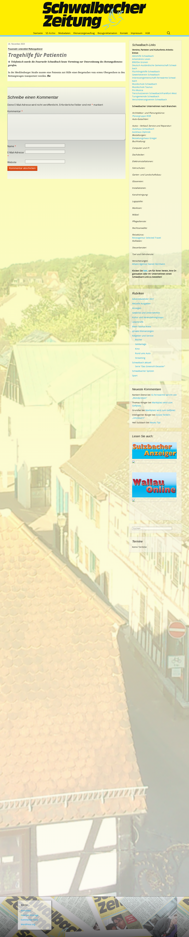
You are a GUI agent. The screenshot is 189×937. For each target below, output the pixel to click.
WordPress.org (28, 924)
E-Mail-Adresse (15, 154)
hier (145, 270)
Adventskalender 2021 (143, 299)
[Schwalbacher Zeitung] (94, 16)
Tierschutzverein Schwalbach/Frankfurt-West (154, 93)
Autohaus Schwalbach (143, 128)
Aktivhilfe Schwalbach (143, 56)
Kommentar (15, 111)
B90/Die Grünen (140, 62)
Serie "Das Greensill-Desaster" (150, 366)
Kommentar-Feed (29, 919)
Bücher (138, 339)
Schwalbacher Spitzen (143, 371)
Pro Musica (137, 90)
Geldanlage (140, 344)
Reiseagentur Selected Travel (146, 237)
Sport (134, 375)
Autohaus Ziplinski (141, 132)
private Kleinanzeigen (143, 331)
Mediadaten (64, 33)
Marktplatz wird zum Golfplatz (160, 410)
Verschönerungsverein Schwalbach (149, 99)
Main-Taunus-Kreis (141, 326)
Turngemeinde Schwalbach (145, 96)
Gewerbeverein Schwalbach (146, 74)
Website (11, 162)
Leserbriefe (137, 321)
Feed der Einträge (29, 915)
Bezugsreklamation (107, 33)
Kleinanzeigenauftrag (84, 33)
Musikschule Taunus (142, 87)
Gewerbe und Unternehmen (146, 312)
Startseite (38, 33)
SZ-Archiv (50, 33)
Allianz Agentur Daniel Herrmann (148, 264)
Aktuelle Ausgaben (141, 303)
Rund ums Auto (142, 353)
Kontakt (124, 33)
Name (11, 146)
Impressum (136, 33)
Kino (137, 348)
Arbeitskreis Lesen (141, 59)
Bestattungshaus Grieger (144, 138)
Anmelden (26, 910)
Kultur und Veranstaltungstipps (147, 317)
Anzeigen (136, 308)
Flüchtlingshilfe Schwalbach (146, 71)
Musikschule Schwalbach (144, 84)
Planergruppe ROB (141, 116)
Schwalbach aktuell (141, 362)
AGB (147, 33)
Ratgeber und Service (142, 335)
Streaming (140, 357)
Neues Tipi (155, 422)
